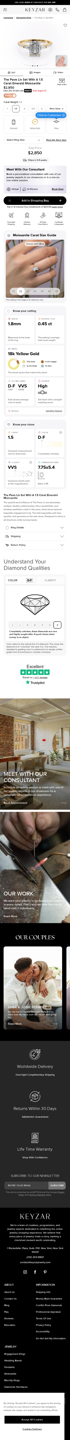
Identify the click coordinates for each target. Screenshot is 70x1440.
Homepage (8, 18)
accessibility (43, 1331)
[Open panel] (5, 9)
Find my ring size (56, 140)
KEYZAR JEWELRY (32, 8)
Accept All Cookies (32, 1419)
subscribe (57, 1185)
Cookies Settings (32, 1429)
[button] (35, 45)
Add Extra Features (54, 411)
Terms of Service (37, 1195)
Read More (10, 916)
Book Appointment (15, 803)
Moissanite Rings (23, 18)
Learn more (57, 207)
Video (60, 72)
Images (37, 72)
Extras (8, 95)
